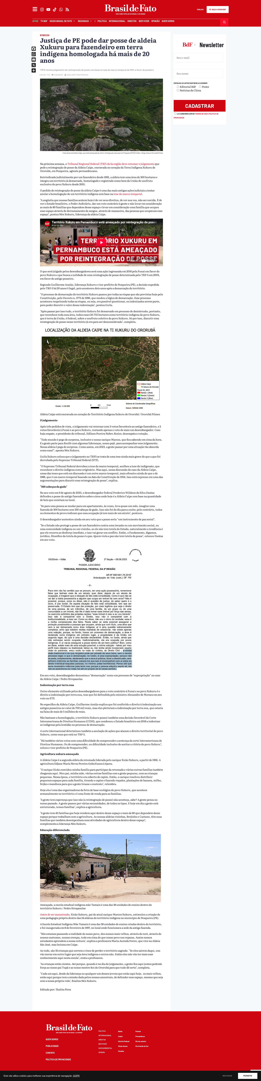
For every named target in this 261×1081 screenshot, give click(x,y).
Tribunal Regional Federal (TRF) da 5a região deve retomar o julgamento (110, 164)
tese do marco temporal (128, 194)
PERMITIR (247, 1076)
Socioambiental (105, 1048)
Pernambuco (140, 1036)
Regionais (83, 21)
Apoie (35, 21)
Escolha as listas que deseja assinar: (191, 83)
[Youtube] (48, 9)
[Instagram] (42, 9)
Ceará (120, 1036)
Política (102, 21)
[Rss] (67, 9)
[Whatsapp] (61, 9)
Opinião (155, 21)
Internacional (117, 21)
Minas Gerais (123, 1046)
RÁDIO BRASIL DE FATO (61, 21)
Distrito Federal (123, 1041)
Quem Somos (168, 21)
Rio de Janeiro (140, 1041)
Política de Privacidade (58, 1059)
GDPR (76, 1076)
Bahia (120, 1031)
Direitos (132, 21)
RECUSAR (227, 1076)
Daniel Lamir (71, 75)
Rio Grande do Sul (141, 1046)
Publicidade (52, 1046)
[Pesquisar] (224, 22)
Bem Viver (144, 21)
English (200, 9)
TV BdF (43, 21)
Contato (50, 1053)
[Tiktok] (55, 9)
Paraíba (121, 1051)
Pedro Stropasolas (82, 75)
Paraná (138, 1031)
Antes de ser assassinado (54, 914)
